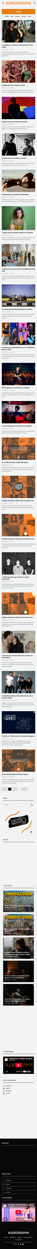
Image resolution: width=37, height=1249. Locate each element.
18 (22, 789)
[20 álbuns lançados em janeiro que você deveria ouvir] (18, 487)
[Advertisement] (18, 1028)
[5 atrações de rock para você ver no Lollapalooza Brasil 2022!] (18, 255)
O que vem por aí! (28, 1237)
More (29, 16)
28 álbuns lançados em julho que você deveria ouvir (17, 617)
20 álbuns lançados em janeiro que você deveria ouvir (18, 500)
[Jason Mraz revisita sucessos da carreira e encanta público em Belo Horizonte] (18, 994)
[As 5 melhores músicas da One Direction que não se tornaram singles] (18, 682)
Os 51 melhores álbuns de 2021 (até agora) (15, 462)
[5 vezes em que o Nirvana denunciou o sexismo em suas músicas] (18, 642)
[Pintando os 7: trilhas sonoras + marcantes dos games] (18, 722)
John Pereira (5, 273)
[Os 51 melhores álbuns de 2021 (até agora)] (18, 448)
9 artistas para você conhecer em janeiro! (14, 158)
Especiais (23, 16)
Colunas (17, 16)
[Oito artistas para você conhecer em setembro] (18, 374)
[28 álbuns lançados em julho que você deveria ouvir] (18, 603)
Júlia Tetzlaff (5, 390)
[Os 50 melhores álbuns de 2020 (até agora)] (18, 760)
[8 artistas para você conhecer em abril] (18, 71)
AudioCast (12, 1237)
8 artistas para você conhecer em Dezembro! (15, 194)
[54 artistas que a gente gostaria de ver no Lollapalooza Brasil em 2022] (18, 334)
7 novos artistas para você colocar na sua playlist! (17, 426)
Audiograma (4, 352)
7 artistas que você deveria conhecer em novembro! (17, 232)
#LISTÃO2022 (18, 1239)
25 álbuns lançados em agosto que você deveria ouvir (18, 539)
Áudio (12, 16)
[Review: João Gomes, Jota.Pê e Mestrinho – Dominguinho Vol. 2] (18, 901)
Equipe (6, 1237)
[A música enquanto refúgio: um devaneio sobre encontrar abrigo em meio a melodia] (18, 948)
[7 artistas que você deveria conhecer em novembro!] (18, 218)
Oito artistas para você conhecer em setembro (16, 388)
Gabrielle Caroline (6, 700)
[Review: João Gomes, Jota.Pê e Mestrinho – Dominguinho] (18, 924)
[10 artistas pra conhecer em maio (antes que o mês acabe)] (18, 31)
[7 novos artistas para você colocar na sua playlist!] (18, 412)
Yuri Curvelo (7, 979)
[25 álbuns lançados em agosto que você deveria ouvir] (18, 525)
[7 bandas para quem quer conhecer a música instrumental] (18, 563)
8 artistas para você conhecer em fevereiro (14, 122)
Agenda (7, 16)
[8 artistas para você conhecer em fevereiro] (18, 108)
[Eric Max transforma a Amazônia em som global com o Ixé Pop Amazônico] (18, 971)
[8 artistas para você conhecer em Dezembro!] (18, 181)
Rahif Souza (5, 49)
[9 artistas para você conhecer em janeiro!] (18, 144)
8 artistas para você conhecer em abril (13, 85)
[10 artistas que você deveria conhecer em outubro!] (18, 295)
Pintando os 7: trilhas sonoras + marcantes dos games (18, 736)
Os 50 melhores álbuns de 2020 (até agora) (15, 774)
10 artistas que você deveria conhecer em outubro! (17, 309)
